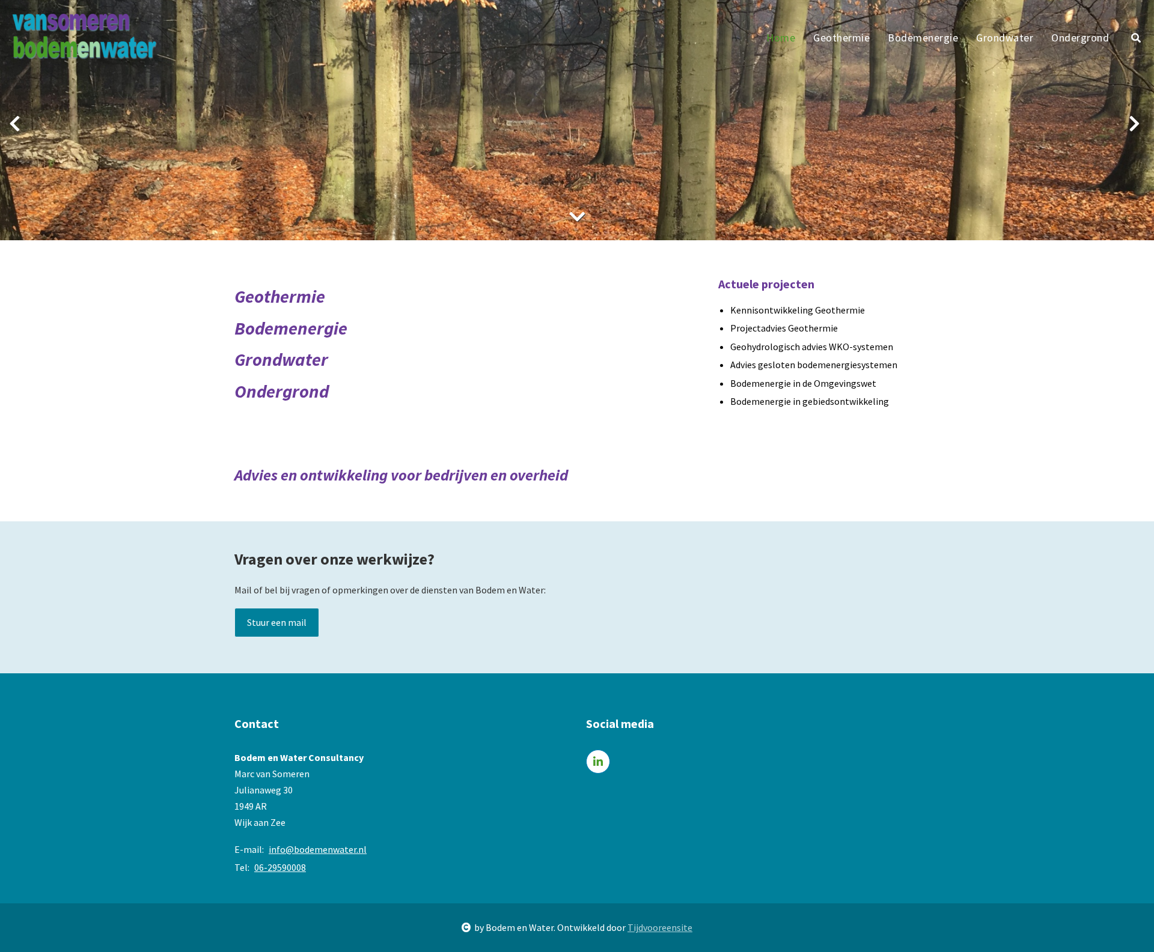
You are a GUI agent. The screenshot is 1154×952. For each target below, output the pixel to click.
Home (780, 37)
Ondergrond (1080, 37)
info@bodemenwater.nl (318, 849)
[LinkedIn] (598, 762)
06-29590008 (280, 867)
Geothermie (841, 37)
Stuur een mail (277, 622)
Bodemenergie (923, 37)
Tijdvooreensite (659, 927)
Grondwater (1004, 37)
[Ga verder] (577, 216)
